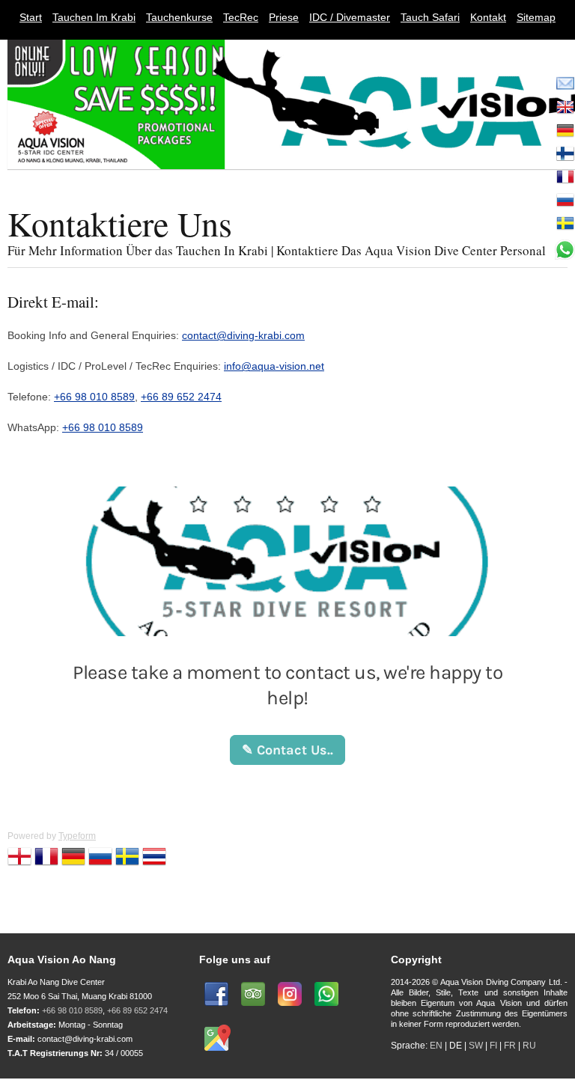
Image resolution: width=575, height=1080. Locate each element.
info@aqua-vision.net (274, 366)
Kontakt (488, 17)
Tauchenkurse (179, 17)
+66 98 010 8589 (94, 397)
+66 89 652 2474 (181, 397)
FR (510, 1045)
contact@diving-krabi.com (243, 335)
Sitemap (536, 17)
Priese (284, 17)
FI (494, 1045)
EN (436, 1045)
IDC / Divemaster (349, 17)
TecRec (240, 17)
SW (476, 1045)
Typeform (77, 836)
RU (529, 1045)
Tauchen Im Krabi (94, 17)
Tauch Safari (430, 17)
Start (30, 17)
